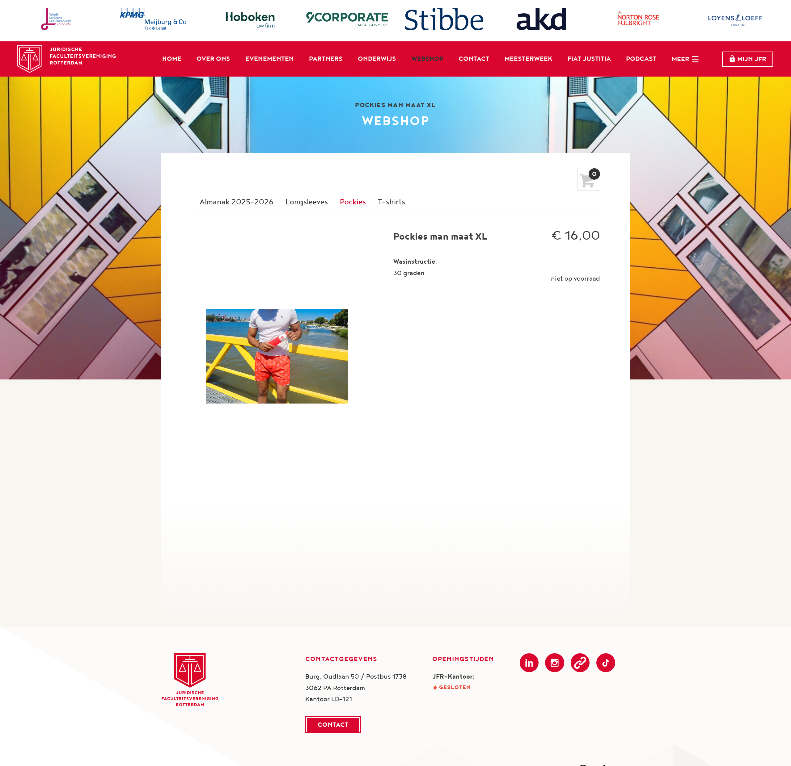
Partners (326, 58)
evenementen (269, 58)
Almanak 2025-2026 (236, 202)
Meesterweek (528, 58)
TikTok (605, 662)
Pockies (353, 202)
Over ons (213, 58)
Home (171, 58)
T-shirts (391, 202)
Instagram (554, 662)
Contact (474, 58)
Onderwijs (377, 58)
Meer (680, 59)
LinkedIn (529, 662)
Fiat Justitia (589, 58)
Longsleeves (307, 202)
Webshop (427, 58)
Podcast (641, 58)
